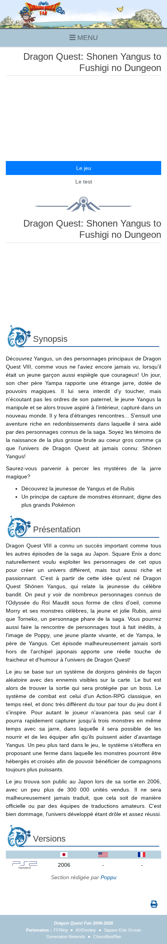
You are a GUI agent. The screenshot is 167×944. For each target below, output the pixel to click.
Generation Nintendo (65, 936)
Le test (83, 181)
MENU (86, 38)
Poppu (109, 877)
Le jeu (83, 168)
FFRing (61, 930)
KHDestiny (86, 930)
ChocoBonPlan (107, 936)
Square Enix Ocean (122, 930)
